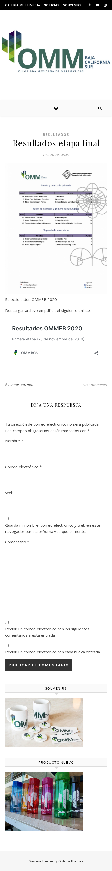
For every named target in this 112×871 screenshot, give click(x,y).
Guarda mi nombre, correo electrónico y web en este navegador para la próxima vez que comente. (52, 528)
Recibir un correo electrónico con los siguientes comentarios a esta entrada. (47, 632)
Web (9, 492)
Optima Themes (70, 861)
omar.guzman (22, 384)
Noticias (51, 5)
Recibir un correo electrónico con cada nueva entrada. (53, 651)
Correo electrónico (23, 466)
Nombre (14, 440)
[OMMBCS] (56, 51)
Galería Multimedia (22, 5)
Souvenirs (72, 5)
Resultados (56, 134)
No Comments (95, 384)
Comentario (17, 541)
